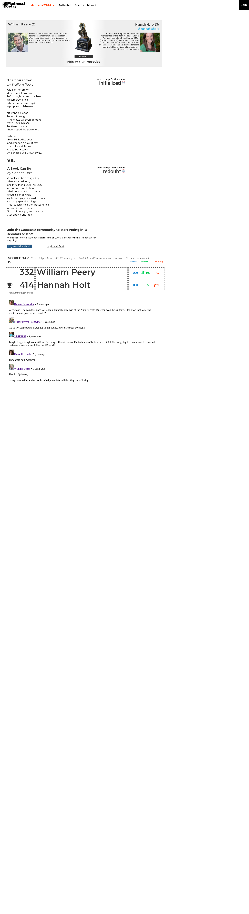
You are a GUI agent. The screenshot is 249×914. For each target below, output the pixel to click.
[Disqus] (82, 340)
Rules (133, 257)
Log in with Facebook (19, 246)
